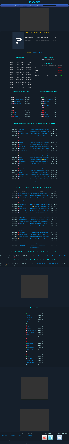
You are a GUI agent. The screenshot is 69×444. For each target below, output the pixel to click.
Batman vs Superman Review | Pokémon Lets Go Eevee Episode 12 (44, 225)
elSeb (45, 110)
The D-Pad (46, 114)
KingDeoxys (46, 116)
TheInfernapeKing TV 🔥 (24, 133)
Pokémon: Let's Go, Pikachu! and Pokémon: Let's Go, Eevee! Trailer (52, 255)
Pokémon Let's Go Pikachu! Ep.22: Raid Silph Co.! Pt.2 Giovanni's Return (45, 168)
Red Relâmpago (30, 347)
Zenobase (21, 155)
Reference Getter (23, 201)
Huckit (28, 319)
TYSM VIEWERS (30, 362)
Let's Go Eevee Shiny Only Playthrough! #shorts (40, 137)
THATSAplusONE (47, 107)
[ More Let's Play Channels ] (34, 183)
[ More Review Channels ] (34, 247)
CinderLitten (21, 178)
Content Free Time (23, 195)
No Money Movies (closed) (24, 225)
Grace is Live (22, 240)
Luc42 (20, 163)
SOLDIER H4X (30, 313)
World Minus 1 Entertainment (25, 174)
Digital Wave (22, 176)
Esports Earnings (31, 436)
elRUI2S (29, 341)
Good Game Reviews (23, 236)
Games (12, 437)
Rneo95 (21, 172)
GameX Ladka (22, 204)
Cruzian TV (46, 105)
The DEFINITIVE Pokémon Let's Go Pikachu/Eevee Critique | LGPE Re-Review (46, 202)
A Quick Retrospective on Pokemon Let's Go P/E (40, 221)
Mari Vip (45, 103)
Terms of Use (21, 437)
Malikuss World (22, 210)
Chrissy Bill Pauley (23, 243)
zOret (28, 334)
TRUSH (15, 112)
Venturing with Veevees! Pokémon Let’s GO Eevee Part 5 (42, 178)
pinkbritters (21, 230)
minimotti (21, 135)
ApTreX (21, 206)
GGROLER (29, 328)
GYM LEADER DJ (23, 150)
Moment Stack (22, 217)
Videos (40, 52)
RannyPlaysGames (23, 228)
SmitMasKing (30, 343)
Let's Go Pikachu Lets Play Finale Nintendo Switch (40, 170)
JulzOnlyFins (29, 317)
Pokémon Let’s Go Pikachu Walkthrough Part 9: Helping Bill (42, 150)
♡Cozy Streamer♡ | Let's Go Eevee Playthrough (40, 131)
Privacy (20, 436)
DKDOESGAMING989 (48, 99)
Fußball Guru (30, 360)
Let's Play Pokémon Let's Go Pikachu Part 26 (39, 176)
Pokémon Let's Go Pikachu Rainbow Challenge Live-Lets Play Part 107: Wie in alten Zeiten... (49, 161)
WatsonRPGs (22, 170)
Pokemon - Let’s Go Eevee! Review (37, 197)
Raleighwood (30, 349)
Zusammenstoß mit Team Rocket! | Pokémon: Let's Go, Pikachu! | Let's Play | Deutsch (48, 135)
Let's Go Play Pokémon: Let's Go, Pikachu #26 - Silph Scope (42, 157)
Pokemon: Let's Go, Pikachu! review (37, 245)
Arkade (28, 356)
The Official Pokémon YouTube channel (22, 99)
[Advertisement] (34, 19)
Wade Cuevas (22, 245)
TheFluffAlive (22, 181)
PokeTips (16, 97)
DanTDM (16, 116)
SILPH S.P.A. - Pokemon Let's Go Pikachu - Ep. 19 (40, 142)
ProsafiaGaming (17, 105)
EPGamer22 (22, 165)
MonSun (45, 97)
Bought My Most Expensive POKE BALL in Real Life (48, 263)
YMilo (28, 345)
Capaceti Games (30, 323)
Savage (28, 351)
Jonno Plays (46, 101)
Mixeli (15, 114)
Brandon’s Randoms (31, 336)
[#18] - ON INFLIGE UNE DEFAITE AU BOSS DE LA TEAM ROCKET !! (44, 148)
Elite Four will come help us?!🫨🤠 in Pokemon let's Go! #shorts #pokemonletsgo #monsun (49, 159)
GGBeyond (30, 435)
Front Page (4, 435)
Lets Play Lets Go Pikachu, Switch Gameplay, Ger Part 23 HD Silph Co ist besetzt (47, 146)
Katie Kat (21, 131)
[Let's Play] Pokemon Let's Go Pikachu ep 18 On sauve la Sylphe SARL (45, 172)
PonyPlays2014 (22, 161)
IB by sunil (21, 238)
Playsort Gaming (22, 148)
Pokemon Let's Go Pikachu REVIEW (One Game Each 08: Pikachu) (44, 223)
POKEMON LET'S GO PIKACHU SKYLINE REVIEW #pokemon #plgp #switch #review (48, 217)
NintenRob (21, 223)
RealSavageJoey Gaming (32, 330)
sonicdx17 (21, 139)
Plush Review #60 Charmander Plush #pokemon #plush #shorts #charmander (46, 199)
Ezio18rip (10, 264)
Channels (35, 52)
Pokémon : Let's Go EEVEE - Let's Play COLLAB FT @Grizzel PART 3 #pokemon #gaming (49, 129)
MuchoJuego (30, 364)
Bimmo (28, 321)
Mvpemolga (21, 200)
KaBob (20, 157)
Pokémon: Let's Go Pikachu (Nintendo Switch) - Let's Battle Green (43, 174)
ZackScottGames (17, 103)
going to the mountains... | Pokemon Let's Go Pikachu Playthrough (44, 133)
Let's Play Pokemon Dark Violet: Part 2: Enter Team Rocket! (42, 163)
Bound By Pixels (22, 208)
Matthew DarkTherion (23, 234)
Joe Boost (21, 129)
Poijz (45, 112)
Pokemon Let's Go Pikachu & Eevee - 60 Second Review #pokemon (44, 195)
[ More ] (20, 118)
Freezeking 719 (22, 167)
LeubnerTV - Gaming (23, 152)
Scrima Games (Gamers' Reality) (26, 212)
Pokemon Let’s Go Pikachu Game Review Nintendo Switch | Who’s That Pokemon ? (47, 238)
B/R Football (29, 358)
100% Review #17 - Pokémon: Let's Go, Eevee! (40, 234)
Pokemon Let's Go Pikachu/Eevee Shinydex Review (41, 219)
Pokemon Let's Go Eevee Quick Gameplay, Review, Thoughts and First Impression (47, 227)
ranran (28, 315)
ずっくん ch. (16, 107)
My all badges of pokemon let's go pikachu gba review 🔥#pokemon (44, 240)
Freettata (21, 142)
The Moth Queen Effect (24, 221)
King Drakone (30, 353)
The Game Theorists (18, 110)
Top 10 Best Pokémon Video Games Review (39, 232)
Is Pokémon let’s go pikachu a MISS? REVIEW (39, 236)
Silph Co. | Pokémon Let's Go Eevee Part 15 (39, 140)
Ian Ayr (20, 215)
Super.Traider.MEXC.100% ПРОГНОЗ (35, 325)
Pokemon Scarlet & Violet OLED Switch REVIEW (40, 230)
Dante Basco (30, 338)
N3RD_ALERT (22, 146)
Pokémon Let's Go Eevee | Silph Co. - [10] (39, 155)
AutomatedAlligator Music (24, 219)
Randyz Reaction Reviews (24, 197)
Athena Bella (22, 137)
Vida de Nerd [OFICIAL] (24, 193)
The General (22, 232)
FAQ (19, 435)
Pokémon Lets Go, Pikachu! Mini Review (38, 212)
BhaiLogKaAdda (17, 101)
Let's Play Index (31, 437)
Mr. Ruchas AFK (30, 332)
